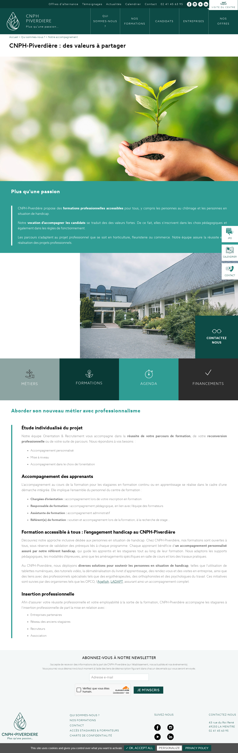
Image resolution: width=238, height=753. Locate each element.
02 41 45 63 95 (172, 4)
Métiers (29, 384)
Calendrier (133, 4)
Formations (89, 383)
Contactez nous (217, 340)
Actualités (114, 4)
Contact (151, 4)
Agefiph (103, 582)
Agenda (148, 383)
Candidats (164, 21)
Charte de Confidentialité (91, 735)
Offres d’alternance (63, 4)
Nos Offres (223, 21)
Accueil (13, 37)
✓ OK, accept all (139, 748)
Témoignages (92, 4)
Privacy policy (196, 748)
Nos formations (134, 21)
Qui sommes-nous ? (105, 21)
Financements (208, 383)
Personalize (169, 748)
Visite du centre (223, 7)
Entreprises (193, 21)
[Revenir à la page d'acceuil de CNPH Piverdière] (20, 726)
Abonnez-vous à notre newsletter (119, 658)
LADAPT (117, 582)
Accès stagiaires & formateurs (94, 730)
